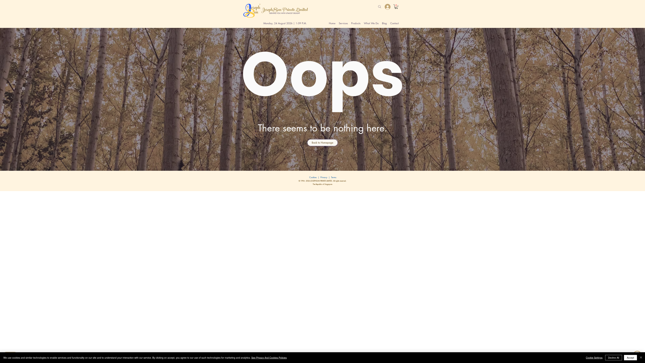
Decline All (613, 357)
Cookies (313, 177)
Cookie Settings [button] (594, 357)
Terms (333, 177)
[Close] (641, 357)
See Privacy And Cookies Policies (269, 357)
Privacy (324, 177)
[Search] (379, 6)
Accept (630, 357)
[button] (396, 6)
